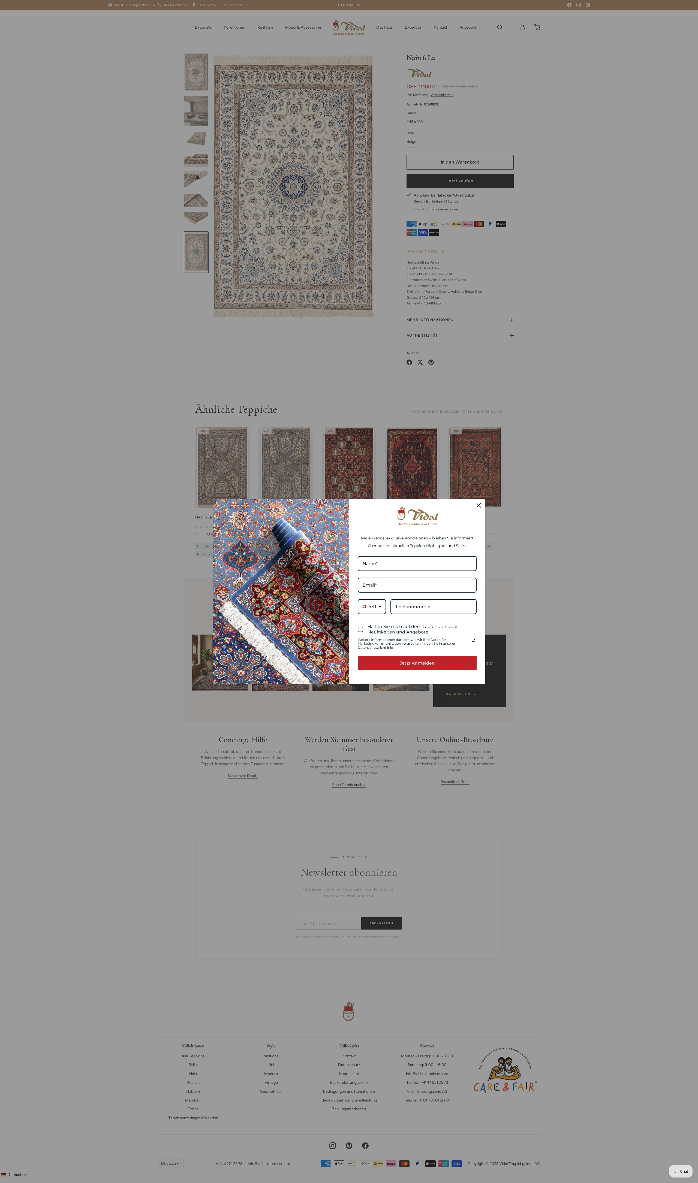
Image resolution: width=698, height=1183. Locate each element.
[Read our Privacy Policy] (473, 640)
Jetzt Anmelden (417, 663)
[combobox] (372, 606)
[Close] (478, 505)
